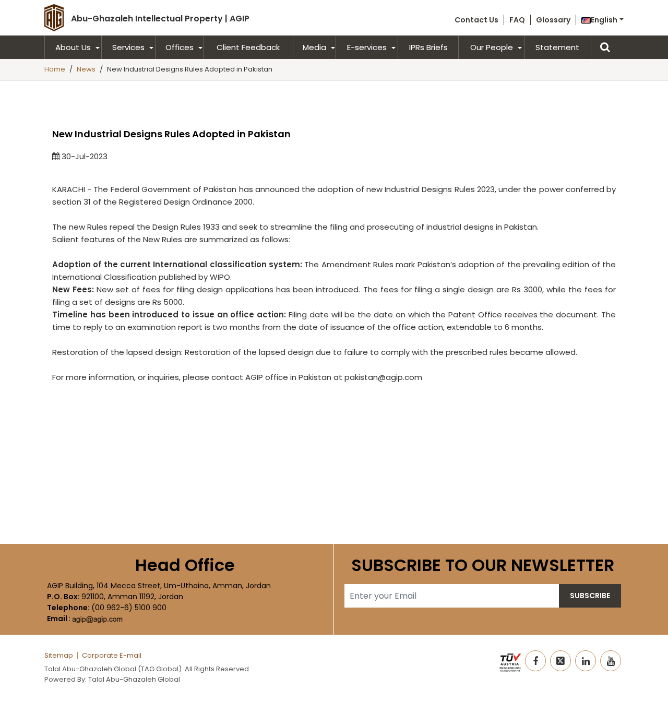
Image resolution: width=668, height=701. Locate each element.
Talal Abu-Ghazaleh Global (134, 679)
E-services (367, 47)
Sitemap (58, 655)
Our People (491, 47)
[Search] (607, 47)
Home (54, 69)
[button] (602, 20)
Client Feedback (248, 47)
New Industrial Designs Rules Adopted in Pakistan (189, 69)
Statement (557, 47)
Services (128, 47)
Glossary (553, 20)
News (86, 69)
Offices (179, 47)
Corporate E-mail (111, 655)
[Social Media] (535, 660)
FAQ (517, 20)
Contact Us (476, 20)
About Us (73, 47)
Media (314, 47)
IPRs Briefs (428, 47)
